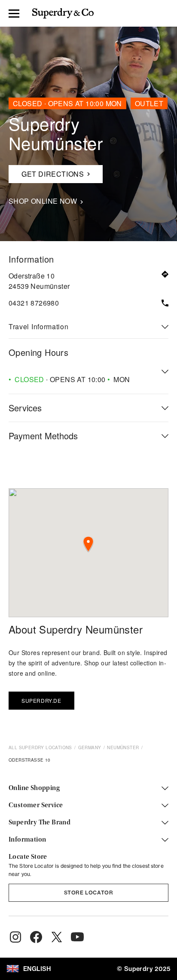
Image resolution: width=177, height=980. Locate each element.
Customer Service (36, 805)
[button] (88, 544)
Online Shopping (34, 788)
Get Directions (49, 172)
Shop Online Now (43, 201)
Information (27, 839)
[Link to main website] (63, 13)
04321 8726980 (34, 303)
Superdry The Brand (39, 822)
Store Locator (88, 892)
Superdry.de (41, 700)
